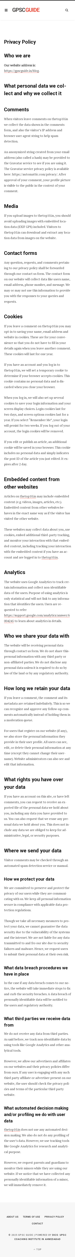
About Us (13, 1217)
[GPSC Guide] (26, 10)
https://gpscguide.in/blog (21, 71)
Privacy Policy (54, 1217)
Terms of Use (31, 1217)
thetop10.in (28, 496)
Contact (37, 1223)
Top (39, 1249)
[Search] (66, 10)
